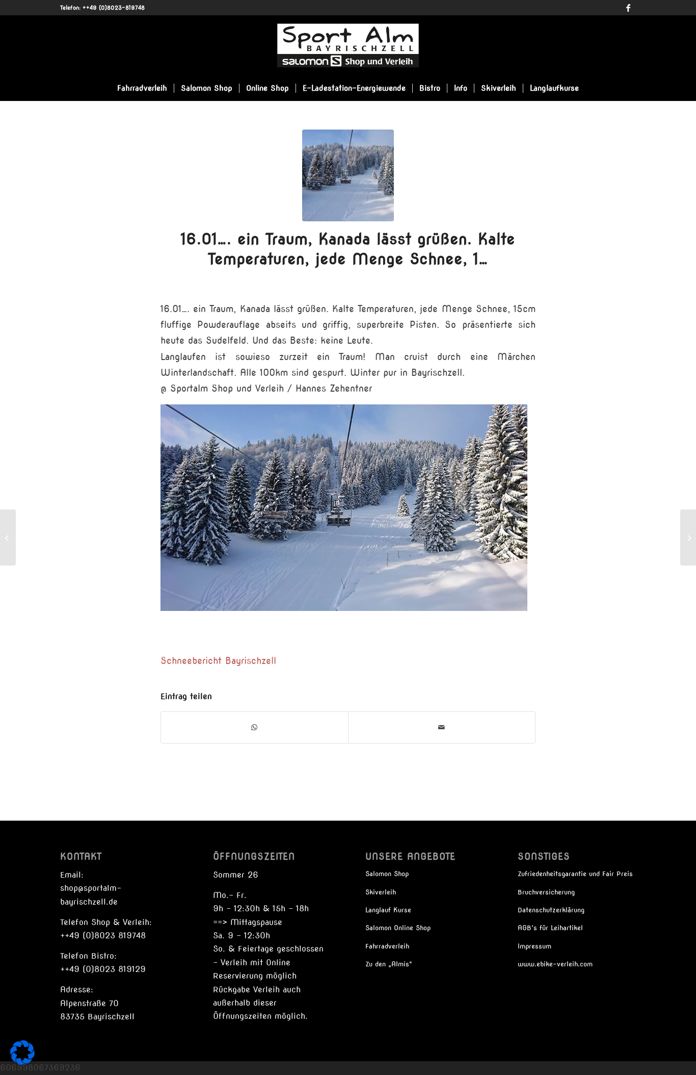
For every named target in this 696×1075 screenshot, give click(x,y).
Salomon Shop (387, 874)
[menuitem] (142, 88)
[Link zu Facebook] (628, 7)
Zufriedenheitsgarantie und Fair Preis (575, 874)
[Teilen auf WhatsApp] (254, 727)
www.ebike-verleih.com (555, 964)
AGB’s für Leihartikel (550, 928)
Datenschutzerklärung (551, 910)
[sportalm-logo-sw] (348, 45)
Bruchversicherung (546, 892)
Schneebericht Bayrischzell (218, 661)
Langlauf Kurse (388, 910)
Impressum (534, 946)
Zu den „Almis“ (388, 964)
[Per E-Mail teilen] (442, 727)
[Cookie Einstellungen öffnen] (22, 1062)
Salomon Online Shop (398, 928)
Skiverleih (380, 892)
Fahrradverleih (387, 946)
